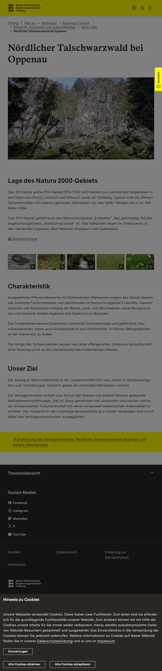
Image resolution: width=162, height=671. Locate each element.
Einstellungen (18, 651)
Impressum (106, 641)
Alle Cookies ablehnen (24, 664)
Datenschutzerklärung (55, 641)
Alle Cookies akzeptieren (72, 664)
